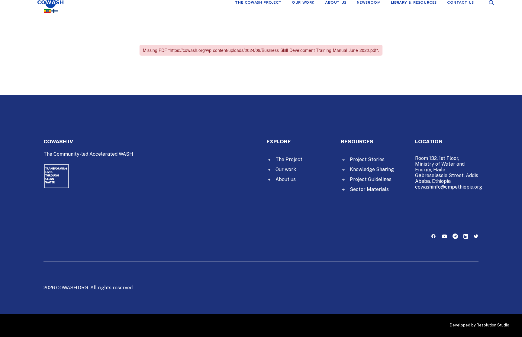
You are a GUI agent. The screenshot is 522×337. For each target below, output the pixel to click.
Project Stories (367, 159)
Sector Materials (369, 189)
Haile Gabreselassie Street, (440, 172)
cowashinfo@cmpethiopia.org (448, 187)
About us (286, 179)
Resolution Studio (493, 325)
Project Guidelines (371, 179)
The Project (289, 159)
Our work (286, 169)
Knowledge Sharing (372, 169)
